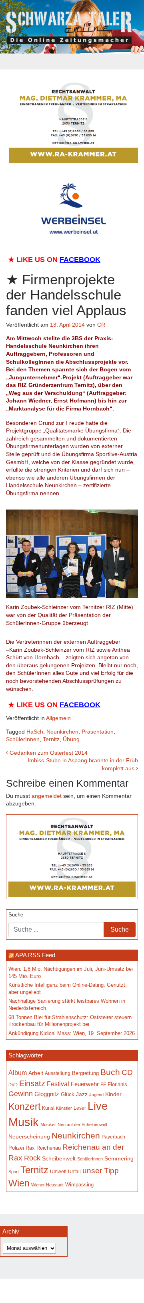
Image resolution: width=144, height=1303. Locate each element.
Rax (30, 1148)
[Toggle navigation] (72, 61)
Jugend (96, 1094)
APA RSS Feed (35, 955)
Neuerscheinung (29, 1136)
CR (101, 324)
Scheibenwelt (59, 1158)
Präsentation (98, 731)
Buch (110, 1072)
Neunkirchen (62, 731)
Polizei (16, 1148)
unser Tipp (100, 1170)
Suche (15, 915)
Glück (67, 1094)
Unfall (74, 1171)
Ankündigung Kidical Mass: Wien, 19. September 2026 (71, 1033)
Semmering (119, 1159)
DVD (13, 1084)
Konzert (24, 1106)
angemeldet (47, 796)
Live (98, 1106)
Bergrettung (85, 1073)
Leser (80, 1108)
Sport (13, 1171)
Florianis (117, 1084)
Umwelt (58, 1171)
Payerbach (113, 1137)
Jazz (82, 1094)
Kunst (48, 1108)
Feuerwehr (85, 1084)
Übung (71, 739)
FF (103, 1084)
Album (17, 1072)
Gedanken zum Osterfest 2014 (48, 753)
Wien (19, 1183)
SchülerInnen (23, 739)
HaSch (34, 731)
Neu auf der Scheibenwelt (82, 1124)
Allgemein (58, 718)
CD (127, 1072)
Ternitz (51, 739)
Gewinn (20, 1094)
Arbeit (35, 1073)
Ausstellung (57, 1073)
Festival (58, 1083)
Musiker (48, 1124)
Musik (23, 1121)
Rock (32, 1158)
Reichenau (48, 1148)
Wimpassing (79, 1185)
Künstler (64, 1108)
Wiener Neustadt (47, 1184)
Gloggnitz (46, 1094)
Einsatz (32, 1083)
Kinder (113, 1094)
